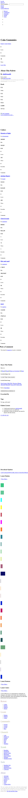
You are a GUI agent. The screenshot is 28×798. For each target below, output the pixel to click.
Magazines (6, 754)
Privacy (5, 780)
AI (20, 472)
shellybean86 (7, 74)
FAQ (5, 783)
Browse (6, 11)
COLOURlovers (5, 8)
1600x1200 (19, 384)
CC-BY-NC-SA (5, 415)
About (3, 773)
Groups (5, 726)
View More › (4, 479)
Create (2, 7)
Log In (2, 1)
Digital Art (6, 736)
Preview (15, 383)
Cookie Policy (7, 784)
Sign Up (3, 2)
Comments (3, 55)
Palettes (5, 705)
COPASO (6, 769)
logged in (9, 350)
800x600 (8, 384)
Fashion (6, 738)
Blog (5, 728)
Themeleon (6, 766)
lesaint (3, 179)
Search (2, 5)
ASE (16, 472)
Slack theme (7, 387)
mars (2, 304)
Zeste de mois (5, 218)
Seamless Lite (7, 765)
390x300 (3, 384)
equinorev (4, 221)
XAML (13, 472)
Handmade (6, 751)
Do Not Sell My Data (12, 791)
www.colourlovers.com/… (7, 115)
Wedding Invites (8, 758)
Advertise (6, 776)
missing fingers (5, 176)
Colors (5, 704)
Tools (5, 16)
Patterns (6, 707)
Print (5, 741)
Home (5, 739)
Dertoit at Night (6, 133)
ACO (18, 472)
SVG (3, 472)
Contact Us (6, 778)
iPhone (19, 383)
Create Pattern (7, 43)
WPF (9, 472)
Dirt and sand (5, 261)
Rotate (2, 43)
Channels (6, 14)
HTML (25, 472)
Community (7, 12)
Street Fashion (7, 756)
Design (6, 472)
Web (5, 742)
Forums (5, 724)
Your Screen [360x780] (6, 383)
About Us (6, 777)
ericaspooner (5, 136)
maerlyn (4, 307)
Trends (5, 15)
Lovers (5, 727)
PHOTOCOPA (7, 78)
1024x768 (13, 384)
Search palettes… (5, 4)
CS (1, 472)
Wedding (6, 743)
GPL (22, 472)
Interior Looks (7, 753)
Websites (6, 757)
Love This (3, 65)
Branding (6, 750)
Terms (5, 781)
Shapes (5, 708)
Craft (5, 735)
